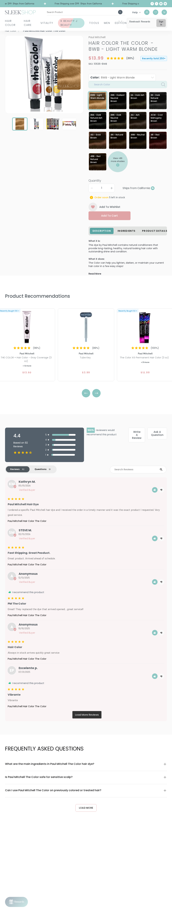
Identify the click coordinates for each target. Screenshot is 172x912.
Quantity (95, 180)
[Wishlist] (155, 12)
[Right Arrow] (96, 393)
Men (107, 23)
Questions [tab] (40, 469)
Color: (112, 77)
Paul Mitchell (97, 37)
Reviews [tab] (14, 469)
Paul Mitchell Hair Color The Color (27, 521)
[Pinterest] (165, 3)
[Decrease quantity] (91, 188)
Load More (86, 808)
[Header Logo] (20, 12)
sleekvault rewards (139, 21)
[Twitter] (156, 3)
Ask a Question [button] (157, 433)
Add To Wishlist (109, 207)
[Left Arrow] (86, 393)
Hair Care (28, 23)
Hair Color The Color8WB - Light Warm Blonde (123, 46)
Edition (121, 23)
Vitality (46, 23)
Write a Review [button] (136, 435)
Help (135, 12)
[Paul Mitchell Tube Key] (86, 326)
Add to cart (109, 216)
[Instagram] (161, 3)
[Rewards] (16, 902)
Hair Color (10, 23)
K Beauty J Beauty (69, 23)
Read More (95, 273)
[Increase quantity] (111, 188)
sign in (161, 23)
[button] (155, 490)
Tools (94, 23)
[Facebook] (152, 3)
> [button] (86, 715)
